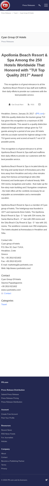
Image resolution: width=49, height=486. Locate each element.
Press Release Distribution (11, 402)
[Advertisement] (24, 23)
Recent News (6, 430)
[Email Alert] (10, 104)
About (3, 453)
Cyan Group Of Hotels (27, 13)
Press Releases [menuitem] (28, 5)
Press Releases (6, 13)
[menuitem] (39, 5)
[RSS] (29, 104)
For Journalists (7, 438)
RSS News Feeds (8, 434)
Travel (15, 13)
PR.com (39, 114)
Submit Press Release (10, 394)
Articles (4, 441)
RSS (32, 104)
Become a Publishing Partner (12, 461)
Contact (7, 293)
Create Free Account (9, 414)
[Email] (39, 104)
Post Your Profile (7, 418)
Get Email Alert (17, 104)
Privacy (4, 469)
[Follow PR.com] (46, 480)
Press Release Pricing (10, 398)
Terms (3, 465)
